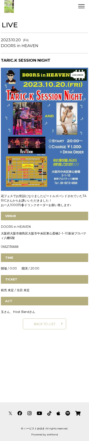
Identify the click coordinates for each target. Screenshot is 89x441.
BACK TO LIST (44, 324)
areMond (52, 434)
